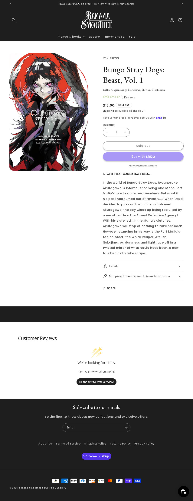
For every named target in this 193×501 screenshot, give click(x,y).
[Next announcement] (182, 3)
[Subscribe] (126, 427)
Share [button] (111, 288)
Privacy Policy (144, 443)
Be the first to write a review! (96, 382)
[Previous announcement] (11, 3)
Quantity (109, 125)
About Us (45, 443)
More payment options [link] (143, 165)
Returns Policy (120, 443)
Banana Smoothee (30, 487)
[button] (13, 20)
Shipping (108, 110)
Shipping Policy (95, 443)
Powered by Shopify (54, 487)
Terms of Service (68, 443)
